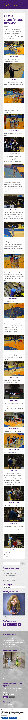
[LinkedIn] (15, 624)
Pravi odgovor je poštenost (9, 575)
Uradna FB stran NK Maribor (10, 706)
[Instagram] (12, 624)
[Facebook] (4, 624)
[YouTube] (19, 624)
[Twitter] (8, 624)
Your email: (5, 692)
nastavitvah (4, 715)
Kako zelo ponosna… (8, 669)
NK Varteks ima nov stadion (9, 580)
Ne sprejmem (13, 717)
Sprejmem (5, 717)
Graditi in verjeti (7, 578)
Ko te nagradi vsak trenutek (9, 573)
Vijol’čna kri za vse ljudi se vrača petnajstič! (13, 571)
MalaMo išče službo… (9, 704)
